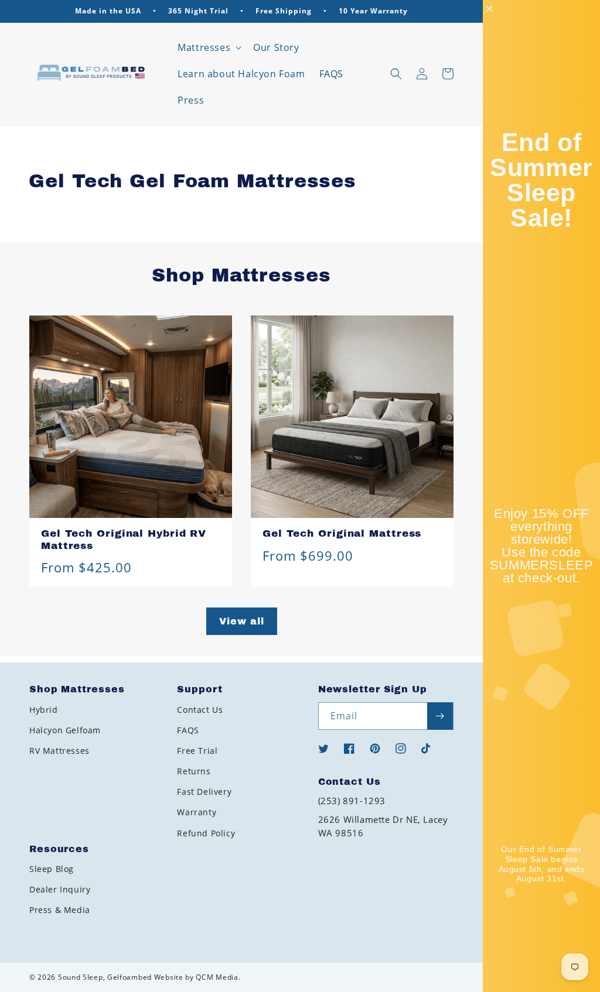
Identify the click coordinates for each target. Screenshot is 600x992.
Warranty (196, 812)
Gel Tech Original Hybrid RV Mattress (123, 539)
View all (241, 621)
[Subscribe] (440, 716)
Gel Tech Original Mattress (341, 534)
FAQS (188, 730)
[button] (208, 48)
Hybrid (43, 709)
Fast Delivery (204, 791)
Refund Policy (206, 833)
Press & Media (59, 909)
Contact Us (200, 709)
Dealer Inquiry (59, 889)
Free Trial (197, 750)
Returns (193, 771)
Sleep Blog (51, 868)
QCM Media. (218, 977)
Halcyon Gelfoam (65, 730)
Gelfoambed (129, 977)
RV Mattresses (59, 750)
